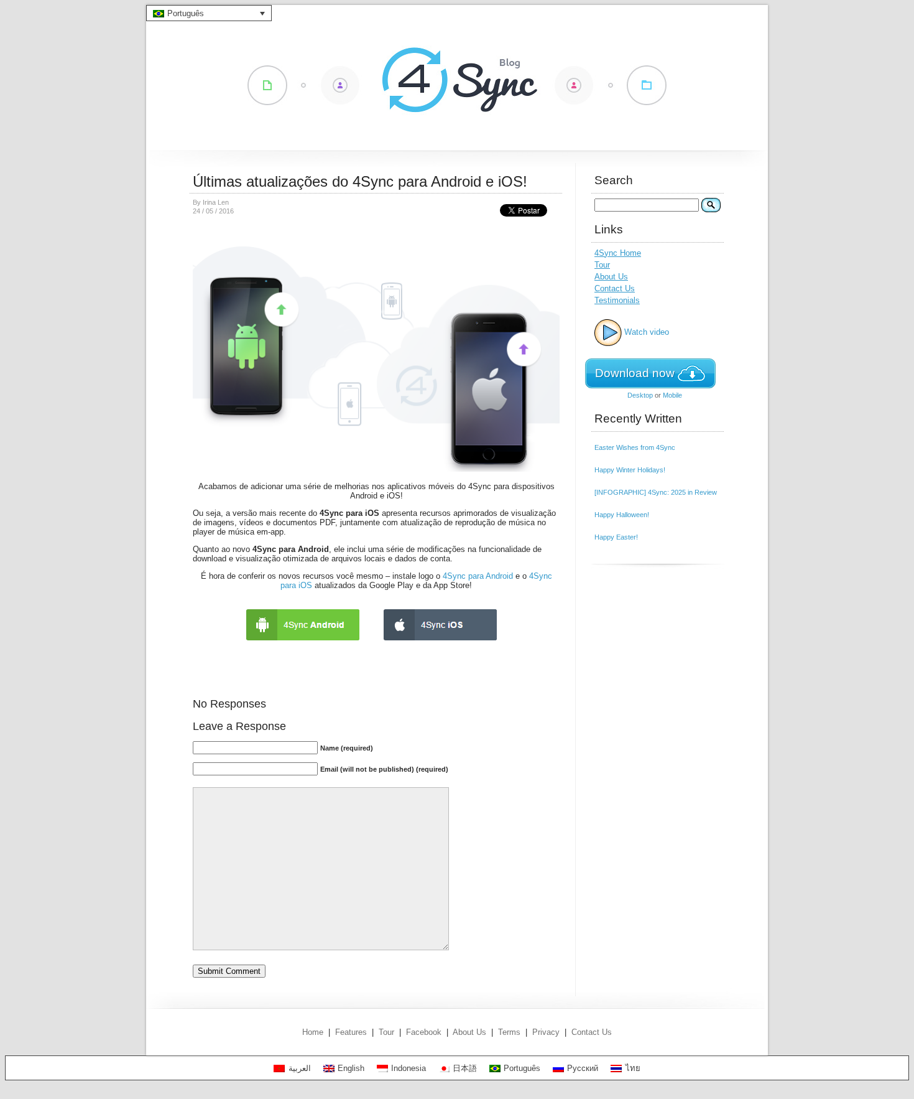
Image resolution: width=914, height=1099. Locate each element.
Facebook (423, 1032)
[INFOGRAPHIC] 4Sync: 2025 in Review (655, 492)
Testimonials (617, 300)
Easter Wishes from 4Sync (634, 447)
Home (312, 1032)
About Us (611, 276)
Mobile (672, 395)
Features (351, 1032)
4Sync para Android (478, 576)
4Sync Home (617, 253)
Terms (509, 1032)
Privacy (546, 1032)
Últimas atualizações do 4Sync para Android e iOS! (360, 181)
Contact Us (614, 288)
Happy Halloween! (621, 514)
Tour (602, 264)
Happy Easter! (616, 537)
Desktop (640, 395)
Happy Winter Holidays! (629, 470)
